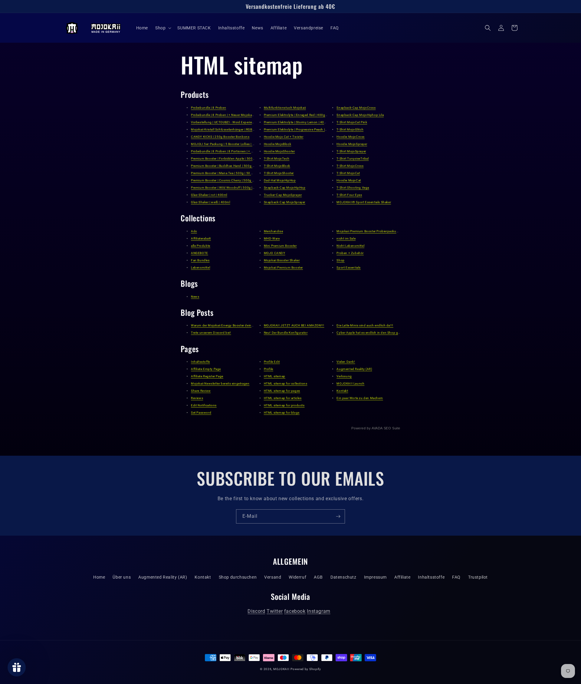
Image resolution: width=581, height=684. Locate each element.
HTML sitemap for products (284, 405)
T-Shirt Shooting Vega (352, 187)
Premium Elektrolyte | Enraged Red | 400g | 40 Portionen (305, 115)
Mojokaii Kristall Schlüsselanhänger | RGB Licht (225, 129)
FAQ (456, 577)
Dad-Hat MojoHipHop (280, 180)
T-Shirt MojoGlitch (349, 129)
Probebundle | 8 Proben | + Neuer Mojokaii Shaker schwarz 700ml (239, 115)
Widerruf (297, 577)
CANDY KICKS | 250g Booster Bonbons (220, 136)
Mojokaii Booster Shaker (282, 260)
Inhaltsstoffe (200, 361)
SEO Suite (392, 428)
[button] (163, 27)
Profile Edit (272, 361)
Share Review (201, 390)
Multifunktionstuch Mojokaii (285, 107)
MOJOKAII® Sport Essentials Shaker (363, 202)
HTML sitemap (274, 376)
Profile (268, 369)
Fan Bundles (200, 260)
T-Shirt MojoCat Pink (351, 122)
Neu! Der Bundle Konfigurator (286, 332)
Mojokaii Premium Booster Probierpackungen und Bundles (380, 231)
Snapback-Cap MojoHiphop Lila (360, 115)
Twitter (275, 611)
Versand (272, 577)
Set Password (201, 412)
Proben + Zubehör (350, 253)
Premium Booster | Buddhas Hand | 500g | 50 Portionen (232, 165)
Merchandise (273, 231)
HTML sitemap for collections (285, 383)
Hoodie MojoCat (348, 180)
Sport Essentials (348, 267)
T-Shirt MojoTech (277, 158)
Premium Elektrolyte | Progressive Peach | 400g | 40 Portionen (310, 129)
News (195, 296)
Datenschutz (343, 577)
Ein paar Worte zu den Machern (359, 398)
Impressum (375, 577)
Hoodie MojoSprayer (351, 144)
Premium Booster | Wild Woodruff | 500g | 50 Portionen (232, 187)
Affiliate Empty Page (206, 369)
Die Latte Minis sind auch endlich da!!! (364, 325)
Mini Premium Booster (280, 245)
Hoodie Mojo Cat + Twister (284, 136)
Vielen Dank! (345, 361)
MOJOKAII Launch (350, 383)
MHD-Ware (272, 238)
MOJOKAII (281, 669)
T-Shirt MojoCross (349, 165)
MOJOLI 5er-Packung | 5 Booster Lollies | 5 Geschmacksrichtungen (240, 144)
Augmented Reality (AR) (354, 369)
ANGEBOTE (199, 253)
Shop (340, 260)
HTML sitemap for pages (282, 390)
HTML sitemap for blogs (282, 412)
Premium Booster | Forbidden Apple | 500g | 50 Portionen (233, 158)
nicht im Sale (346, 238)
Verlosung (344, 376)
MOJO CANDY (274, 253)
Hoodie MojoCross (350, 136)
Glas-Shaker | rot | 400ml (209, 195)
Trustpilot (478, 577)
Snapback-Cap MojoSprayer (284, 202)
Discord (256, 611)
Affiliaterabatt (201, 238)
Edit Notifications (204, 405)
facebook (295, 611)
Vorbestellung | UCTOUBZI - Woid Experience (224, 122)
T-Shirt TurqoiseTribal (352, 158)
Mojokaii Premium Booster (283, 267)
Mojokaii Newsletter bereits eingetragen (220, 383)
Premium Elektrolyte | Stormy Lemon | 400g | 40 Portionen (307, 122)
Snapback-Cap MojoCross (356, 107)
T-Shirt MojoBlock (277, 165)
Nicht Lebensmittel (350, 245)
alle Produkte (200, 245)
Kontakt (342, 390)
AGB (318, 577)
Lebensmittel (200, 267)
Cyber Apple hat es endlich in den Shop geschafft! (373, 332)
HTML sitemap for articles (283, 398)
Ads (194, 231)
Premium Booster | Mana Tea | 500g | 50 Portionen (228, 173)
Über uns (122, 577)
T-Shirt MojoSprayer (351, 151)
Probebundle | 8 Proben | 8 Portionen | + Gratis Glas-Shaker (234, 151)
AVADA (377, 428)
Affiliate (402, 577)
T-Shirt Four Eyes (349, 195)
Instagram (318, 611)
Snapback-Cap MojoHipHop (285, 187)
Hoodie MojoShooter (279, 151)
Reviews (197, 398)
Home (99, 577)
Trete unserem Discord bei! (211, 332)
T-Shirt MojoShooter (279, 173)
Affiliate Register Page (207, 376)
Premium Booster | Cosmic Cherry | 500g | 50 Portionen (232, 180)
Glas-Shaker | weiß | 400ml (210, 202)
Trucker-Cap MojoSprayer (283, 195)
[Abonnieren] (338, 516)
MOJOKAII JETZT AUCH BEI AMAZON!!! (294, 325)
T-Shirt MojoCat (348, 173)
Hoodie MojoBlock (277, 144)
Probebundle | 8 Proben (208, 107)
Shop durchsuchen (238, 577)
